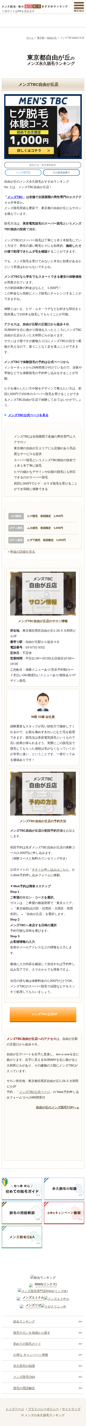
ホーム (30, 37)
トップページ (15, 1409)
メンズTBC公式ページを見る (28, 415)
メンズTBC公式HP (45, 1014)
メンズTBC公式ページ (34, 1092)
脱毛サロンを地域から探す (31, 1332)
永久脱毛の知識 (24, 1366)
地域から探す (32, 20)
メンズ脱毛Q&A (24, 1377)
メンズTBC (15, 197)
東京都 (40, 37)
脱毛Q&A (74, 20)
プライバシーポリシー (43, 1409)
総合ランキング (12, 20)
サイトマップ (71, 1409)
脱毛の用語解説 (24, 1388)
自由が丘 (52, 37)
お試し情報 (53, 20)
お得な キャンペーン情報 (30, 1355)
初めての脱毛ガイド (27, 1344)
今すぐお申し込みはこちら (50, 869)
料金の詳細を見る (22, 551)
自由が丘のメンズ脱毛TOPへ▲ (57, 1107)
